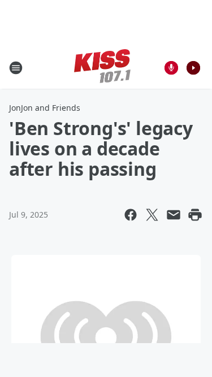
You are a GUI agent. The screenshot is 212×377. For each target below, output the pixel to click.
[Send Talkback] (171, 68)
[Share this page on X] (152, 215)
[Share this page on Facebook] (131, 215)
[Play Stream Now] (193, 68)
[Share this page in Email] (173, 215)
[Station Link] (102, 67)
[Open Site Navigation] (16, 68)
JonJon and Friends (44, 107)
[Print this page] (195, 215)
